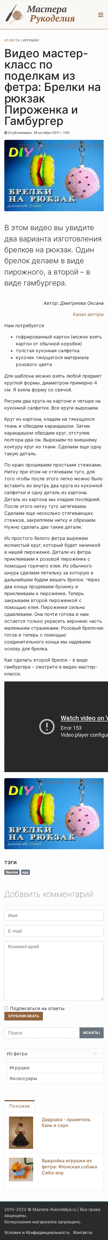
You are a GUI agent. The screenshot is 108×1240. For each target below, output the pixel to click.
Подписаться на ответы (37, 1008)
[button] (101, 14)
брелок (12, 872)
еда (25, 872)
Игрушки (20, 1068)
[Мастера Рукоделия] (40, 14)
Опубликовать (23, 1016)
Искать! (91, 1033)
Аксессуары (23, 1078)
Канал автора (88, 314)
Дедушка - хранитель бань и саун (66, 1122)
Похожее (19, 1106)
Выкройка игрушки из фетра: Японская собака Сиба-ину (69, 1167)
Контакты (82, 1232)
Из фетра (17, 1053)
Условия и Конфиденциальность (37, 1232)
